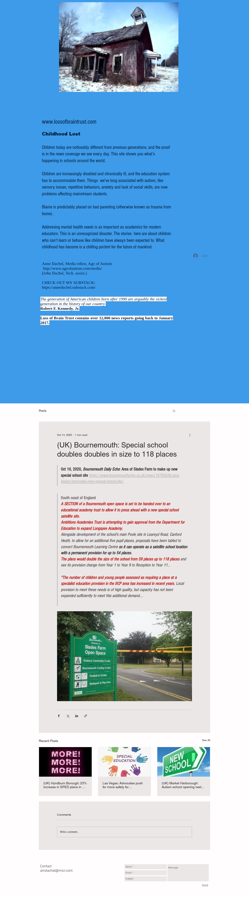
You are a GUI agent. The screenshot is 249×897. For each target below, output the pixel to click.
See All (206, 740)
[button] (174, 410)
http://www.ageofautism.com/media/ (72, 268)
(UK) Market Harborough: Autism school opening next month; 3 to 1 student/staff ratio (181, 785)
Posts (42, 410)
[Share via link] (85, 716)
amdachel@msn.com (56, 871)
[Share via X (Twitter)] (67, 716)
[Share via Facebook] (59, 716)
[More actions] (190, 435)
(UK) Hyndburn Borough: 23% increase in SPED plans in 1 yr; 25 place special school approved (65, 785)
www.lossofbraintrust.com (69, 121)
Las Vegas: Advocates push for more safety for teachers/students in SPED (123, 785)
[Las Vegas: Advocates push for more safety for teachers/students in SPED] (124, 762)
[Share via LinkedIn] (76, 716)
